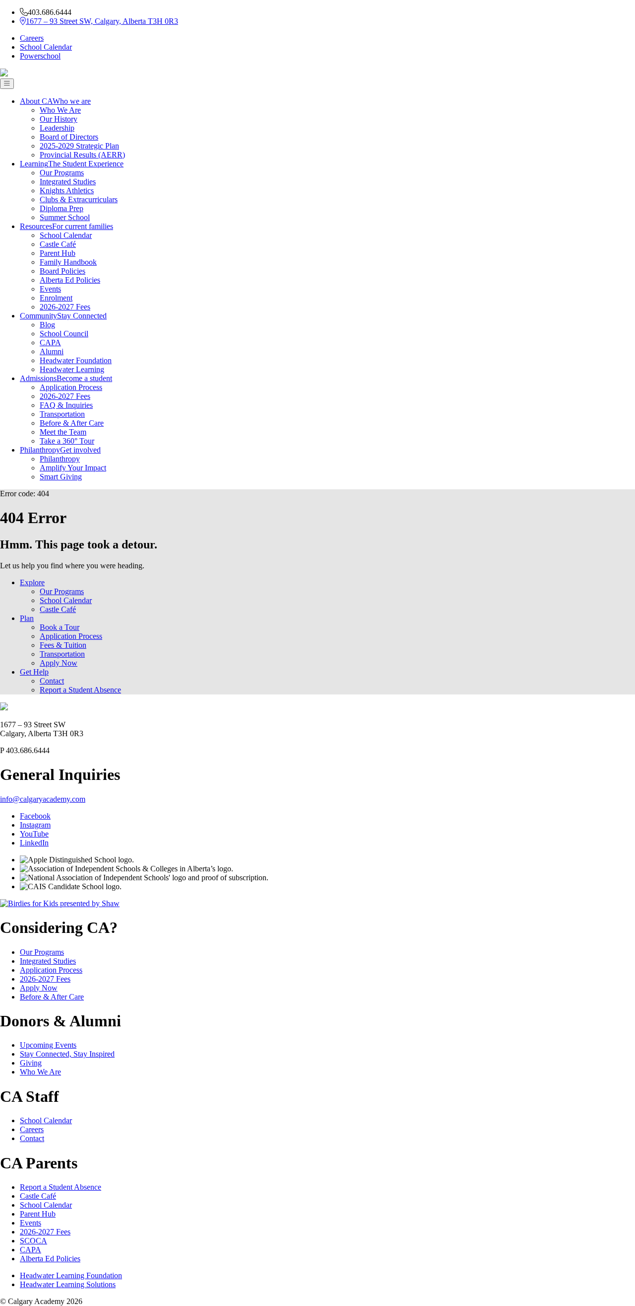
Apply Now (58, 663)
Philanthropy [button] (60, 450)
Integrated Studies (68, 181)
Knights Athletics (67, 190)
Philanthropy (60, 459)
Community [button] (63, 315)
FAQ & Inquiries (66, 405)
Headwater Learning (72, 369)
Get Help (34, 672)
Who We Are (60, 110)
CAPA (50, 342)
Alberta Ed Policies (70, 280)
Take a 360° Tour (67, 441)
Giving (31, 1063)
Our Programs (62, 172)
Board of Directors (69, 137)
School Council (64, 333)
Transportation (62, 414)
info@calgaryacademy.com (42, 799)
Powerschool (40, 56)
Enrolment (56, 298)
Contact (52, 681)
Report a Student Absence (80, 690)
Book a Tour (59, 627)
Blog (47, 324)
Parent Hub (57, 253)
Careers (32, 38)
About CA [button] (55, 101)
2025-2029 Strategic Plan (79, 146)
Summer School (65, 217)
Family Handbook (68, 262)
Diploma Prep (61, 208)
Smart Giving (61, 476)
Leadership (57, 128)
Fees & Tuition (63, 645)
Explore (32, 582)
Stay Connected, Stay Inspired (67, 1054)
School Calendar (46, 47)
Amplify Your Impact (73, 467)
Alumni (52, 351)
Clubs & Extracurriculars (79, 199)
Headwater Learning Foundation (71, 1275)
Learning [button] (72, 163)
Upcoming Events (48, 1045)
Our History (58, 119)
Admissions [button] (66, 378)
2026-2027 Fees (65, 307)
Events (50, 289)
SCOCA (33, 1240)
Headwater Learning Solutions (68, 1284)
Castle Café (58, 244)
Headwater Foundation (76, 360)
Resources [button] (66, 226)
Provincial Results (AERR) (82, 155)
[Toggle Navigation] (7, 83)
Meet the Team (63, 432)
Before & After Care (72, 423)
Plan (27, 618)
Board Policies (62, 271)
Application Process (71, 387)
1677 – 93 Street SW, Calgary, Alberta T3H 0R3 (102, 21)
